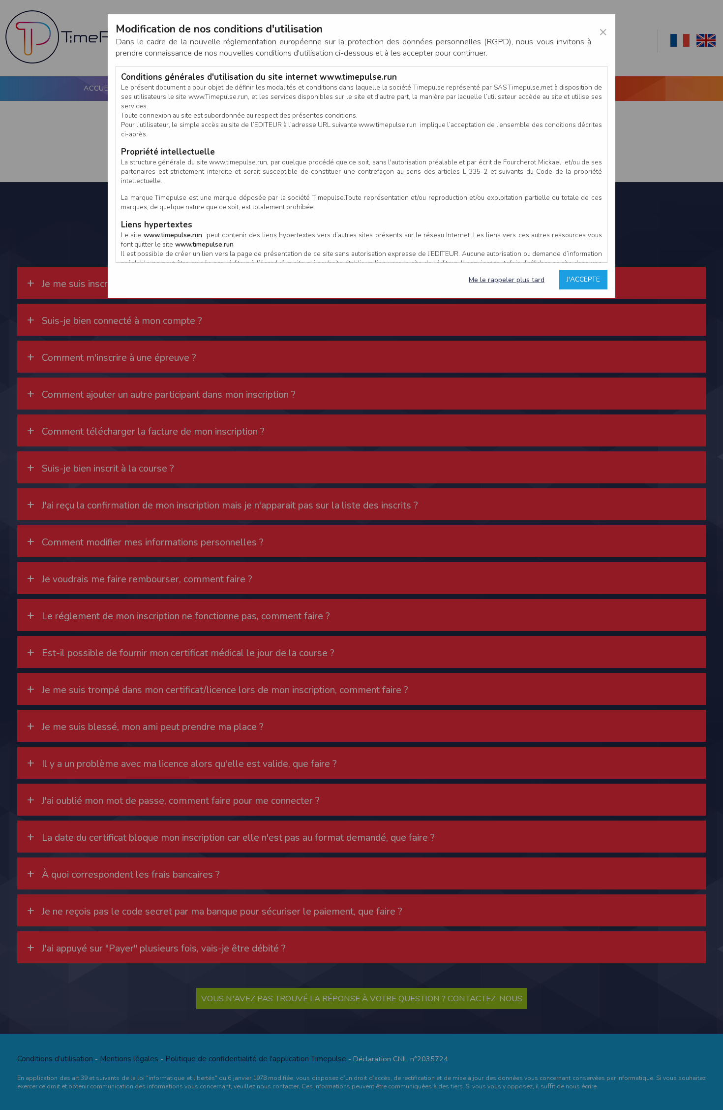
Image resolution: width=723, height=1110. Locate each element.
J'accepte (583, 279)
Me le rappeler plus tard (506, 280)
